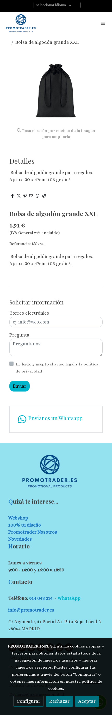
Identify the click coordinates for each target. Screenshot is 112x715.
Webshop (18, 518)
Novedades (20, 539)
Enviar (19, 386)
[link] (20, 23)
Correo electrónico (29, 313)
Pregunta (19, 335)
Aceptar (87, 701)
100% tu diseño (24, 525)
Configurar (28, 701)
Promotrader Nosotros (32, 532)
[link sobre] (56, 474)
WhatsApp (69, 598)
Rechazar (59, 701)
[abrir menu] (103, 23)
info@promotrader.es (31, 610)
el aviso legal (63, 364)
